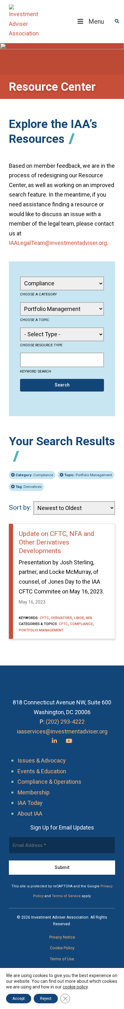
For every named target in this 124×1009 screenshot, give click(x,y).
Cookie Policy (62, 948)
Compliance (34, 475)
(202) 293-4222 (65, 721)
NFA (89, 618)
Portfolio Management (88, 475)
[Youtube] (69, 741)
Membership (33, 792)
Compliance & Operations (49, 781)
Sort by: (20, 507)
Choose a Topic (34, 320)
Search (62, 384)
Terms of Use (62, 959)
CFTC (44, 618)
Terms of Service (66, 896)
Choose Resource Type (41, 345)
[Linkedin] (54, 741)
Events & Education (41, 771)
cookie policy (75, 986)
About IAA (29, 813)
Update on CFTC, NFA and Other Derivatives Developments (56, 542)
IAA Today (30, 802)
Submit (62, 867)
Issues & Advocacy (41, 760)
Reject (46, 998)
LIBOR (79, 618)
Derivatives (29, 486)
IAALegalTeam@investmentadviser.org (58, 243)
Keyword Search (35, 371)
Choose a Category (38, 294)
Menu (96, 21)
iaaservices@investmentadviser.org (62, 731)
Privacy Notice (62, 937)
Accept (18, 998)
